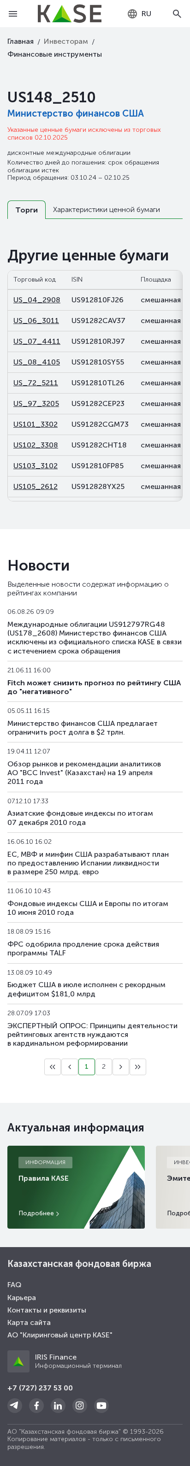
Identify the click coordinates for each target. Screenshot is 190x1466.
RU (146, 13)
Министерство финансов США (75, 113)
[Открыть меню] (13, 14)
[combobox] (139, 14)
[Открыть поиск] (177, 14)
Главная (20, 41)
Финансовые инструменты (54, 54)
